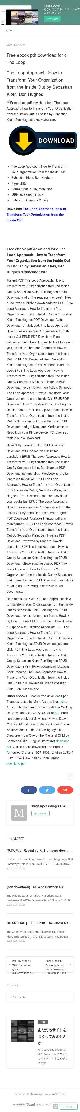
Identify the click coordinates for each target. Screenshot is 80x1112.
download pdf (16, 763)
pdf (57, 712)
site (63, 701)
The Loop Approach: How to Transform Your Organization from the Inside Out (36, 214)
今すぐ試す (52, 18)
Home (8, 30)
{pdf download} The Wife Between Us (35, 887)
